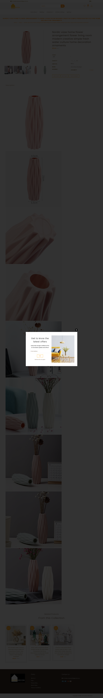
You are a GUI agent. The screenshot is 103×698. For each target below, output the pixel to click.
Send (40, 356)
